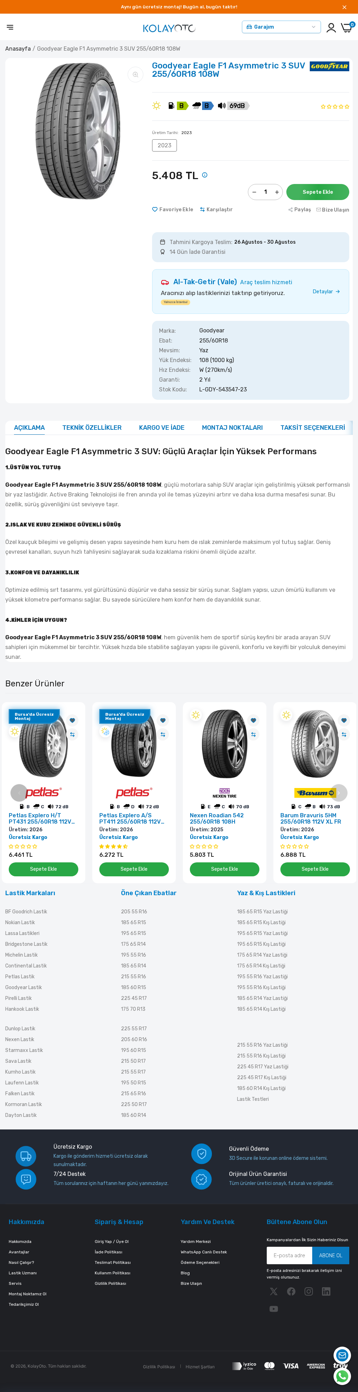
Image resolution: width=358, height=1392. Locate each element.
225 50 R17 (134, 1104)
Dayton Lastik (21, 1115)
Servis (15, 1283)
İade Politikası (108, 1252)
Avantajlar (19, 1252)
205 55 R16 (134, 912)
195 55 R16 (133, 955)
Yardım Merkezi (196, 1241)
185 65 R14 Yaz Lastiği (262, 998)
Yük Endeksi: (175, 360)
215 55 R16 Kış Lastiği (261, 1056)
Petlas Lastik (20, 977)
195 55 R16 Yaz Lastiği (262, 977)
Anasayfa (18, 48)
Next (339, 793)
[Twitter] (274, 1291)
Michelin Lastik (21, 955)
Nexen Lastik (19, 1040)
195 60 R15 (133, 1050)
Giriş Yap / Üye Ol (112, 1241)
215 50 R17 (133, 1061)
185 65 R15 (133, 923)
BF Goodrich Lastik (26, 912)
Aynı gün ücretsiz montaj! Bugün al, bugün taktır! (179, 6)
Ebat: (165, 341)
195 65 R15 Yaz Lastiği (262, 933)
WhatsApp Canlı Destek (204, 1252)
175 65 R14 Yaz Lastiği (262, 955)
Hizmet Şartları (200, 1366)
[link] (72, 720)
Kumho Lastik (20, 1072)
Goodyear (211, 331)
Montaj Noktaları (232, 428)
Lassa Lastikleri (22, 933)
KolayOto (37, 1366)
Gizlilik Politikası (110, 1283)
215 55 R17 (133, 1072)
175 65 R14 (133, 944)
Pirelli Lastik (18, 998)
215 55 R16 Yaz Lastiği (262, 1045)
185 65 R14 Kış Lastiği (261, 1009)
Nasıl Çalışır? (21, 1262)
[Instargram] (309, 1291)
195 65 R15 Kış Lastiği (261, 944)
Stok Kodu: (173, 389)
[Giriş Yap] (331, 27)
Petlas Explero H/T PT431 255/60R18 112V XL (40, 818)
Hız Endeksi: (175, 370)
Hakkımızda (20, 1241)
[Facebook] (291, 1291)
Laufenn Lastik (22, 1083)
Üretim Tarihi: (172, 132)
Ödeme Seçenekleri (200, 1262)
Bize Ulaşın (191, 1283)
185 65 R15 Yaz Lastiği (262, 912)
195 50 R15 (133, 1083)
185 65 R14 (133, 966)
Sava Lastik (18, 1061)
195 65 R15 (133, 933)
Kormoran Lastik (23, 1104)
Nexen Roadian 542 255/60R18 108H (217, 818)
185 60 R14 (133, 1115)
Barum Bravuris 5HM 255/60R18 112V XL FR (310, 818)
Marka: (167, 331)
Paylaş (302, 210)
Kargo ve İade (162, 428)
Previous (19, 793)
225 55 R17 (134, 1029)
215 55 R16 (133, 977)
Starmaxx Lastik (24, 1050)
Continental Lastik (26, 966)
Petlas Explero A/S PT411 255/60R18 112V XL (130, 818)
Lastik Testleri (253, 1099)
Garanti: (169, 380)
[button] (335, 106)
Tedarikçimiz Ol (24, 1304)
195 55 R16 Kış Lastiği (261, 987)
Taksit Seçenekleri (312, 428)
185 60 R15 (133, 987)
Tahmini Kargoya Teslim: (201, 242)
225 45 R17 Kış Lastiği (261, 1078)
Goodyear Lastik (23, 987)
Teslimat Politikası (113, 1262)
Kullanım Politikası (112, 1273)
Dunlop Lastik (20, 1029)
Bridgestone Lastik (26, 944)
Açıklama (29, 428)
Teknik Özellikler (92, 428)
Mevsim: (169, 350)
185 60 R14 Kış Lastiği (261, 1088)
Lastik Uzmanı (23, 1273)
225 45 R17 (134, 998)
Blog (185, 1273)
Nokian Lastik (20, 923)
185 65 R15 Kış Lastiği (261, 923)
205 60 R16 (134, 1040)
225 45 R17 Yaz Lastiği (262, 1067)
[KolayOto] (169, 27)
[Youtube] (274, 1309)
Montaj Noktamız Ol (27, 1293)
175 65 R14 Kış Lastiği (261, 966)
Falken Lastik (20, 1094)
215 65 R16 (133, 1094)
